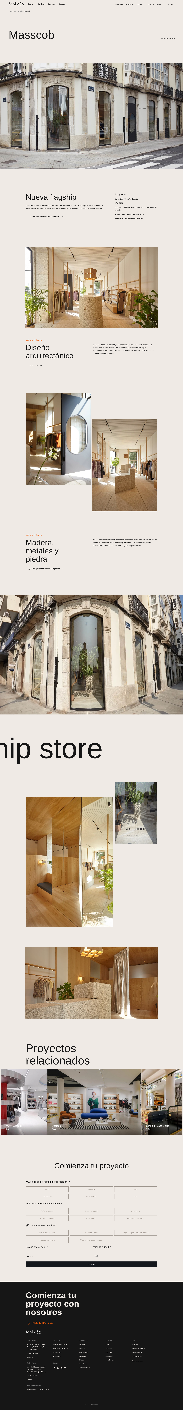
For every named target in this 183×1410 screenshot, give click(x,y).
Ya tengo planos (91, 1233)
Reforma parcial (91, 1211)
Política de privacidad (138, 1348)
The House (119, 4)
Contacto (62, 4)
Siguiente (91, 1264)
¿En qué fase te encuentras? (41, 1225)
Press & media (83, 1364)
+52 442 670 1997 (32, 1376)
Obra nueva (135, 1211)
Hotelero (91, 1189)
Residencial (47, 1197)
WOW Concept (60, 1126)
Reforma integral (47, 1211)
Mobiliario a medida (47, 1218)
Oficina (135, 1189)
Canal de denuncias (137, 1361)
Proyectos (12, 11)
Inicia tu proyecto (154, 4)
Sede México (129, 4)
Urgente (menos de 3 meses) (91, 1240)
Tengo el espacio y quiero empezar (135, 1233)
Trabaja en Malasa (84, 1368)
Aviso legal (135, 1344)
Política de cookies (137, 1352)
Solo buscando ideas (47, 1233)
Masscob (10, 1126)
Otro (135, 1197)
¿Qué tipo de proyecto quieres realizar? (47, 1181)
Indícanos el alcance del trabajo (43, 1203)
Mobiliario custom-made (60, 1348)
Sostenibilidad (83, 1352)
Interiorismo (57, 1356)
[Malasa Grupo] (17, 4)
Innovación (82, 1356)
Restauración (91, 1197)
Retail (20, 11)
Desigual (103, 1126)
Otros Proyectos (110, 1360)
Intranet (139, 4)
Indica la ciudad (101, 1247)
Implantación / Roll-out (135, 1218)
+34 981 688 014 (32, 1353)
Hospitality (109, 1348)
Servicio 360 (57, 1352)
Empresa (82, 1344)
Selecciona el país (36, 1247)
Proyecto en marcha (47, 1240)
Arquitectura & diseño (60, 1344)
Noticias (81, 1360)
